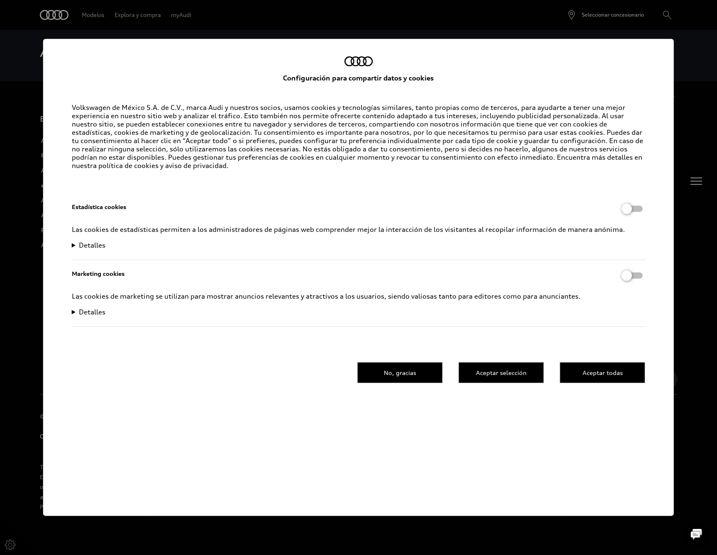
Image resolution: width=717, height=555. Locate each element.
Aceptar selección (501, 372)
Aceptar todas (603, 372)
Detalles (92, 245)
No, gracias (400, 372)
